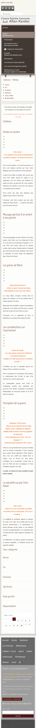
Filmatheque (20, 657)
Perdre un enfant (11, 132)
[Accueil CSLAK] (15, 20)
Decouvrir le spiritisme (12, 699)
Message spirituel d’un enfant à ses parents (17, 216)
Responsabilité (9, 98)
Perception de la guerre (14, 403)
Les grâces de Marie (12, 265)
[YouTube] (12, 8)
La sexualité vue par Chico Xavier (15, 484)
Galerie (29, 651)
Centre (14, 640)
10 (21, 625)
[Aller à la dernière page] (29, 624)
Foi (6, 87)
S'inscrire (18, 716)
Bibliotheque (21, 646)
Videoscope (7, 657)
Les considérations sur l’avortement (14, 328)
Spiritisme (8, 93)
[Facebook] (2, 8)
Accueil (5, 640)
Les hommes (7, 646)
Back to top (6, 722)
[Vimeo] (9, 8)
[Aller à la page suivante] (25, 624)
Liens (14, 662)
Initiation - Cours (9, 651)
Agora (21, 651)
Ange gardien (9, 95)
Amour (7, 85)
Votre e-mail (6, 709)
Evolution (8, 90)
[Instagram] (6, 8)
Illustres (5, 662)
